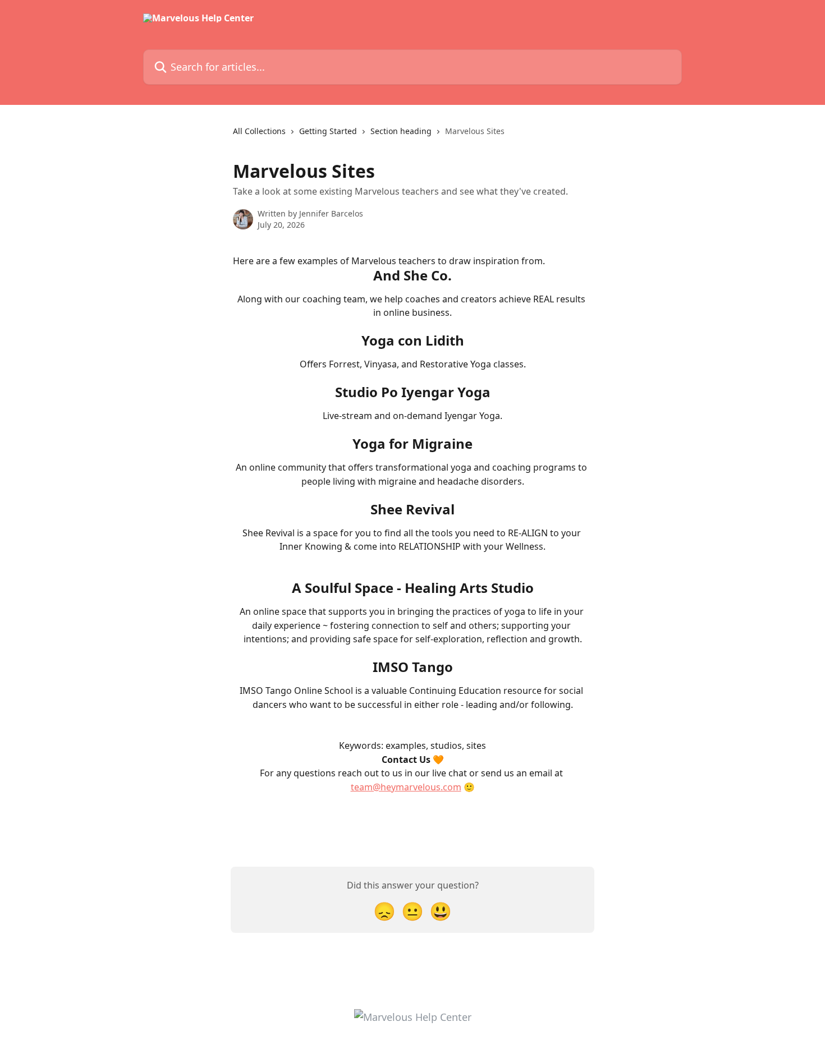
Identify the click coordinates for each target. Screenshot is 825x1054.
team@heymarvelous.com (406, 787)
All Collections (259, 131)
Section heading (401, 131)
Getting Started (328, 131)
